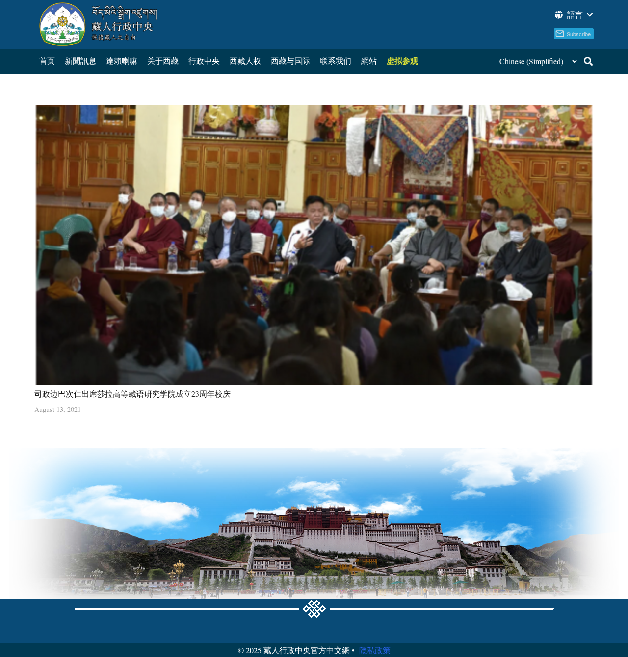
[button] (573, 15)
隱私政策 (375, 650)
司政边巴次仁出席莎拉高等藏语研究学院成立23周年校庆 (132, 393)
